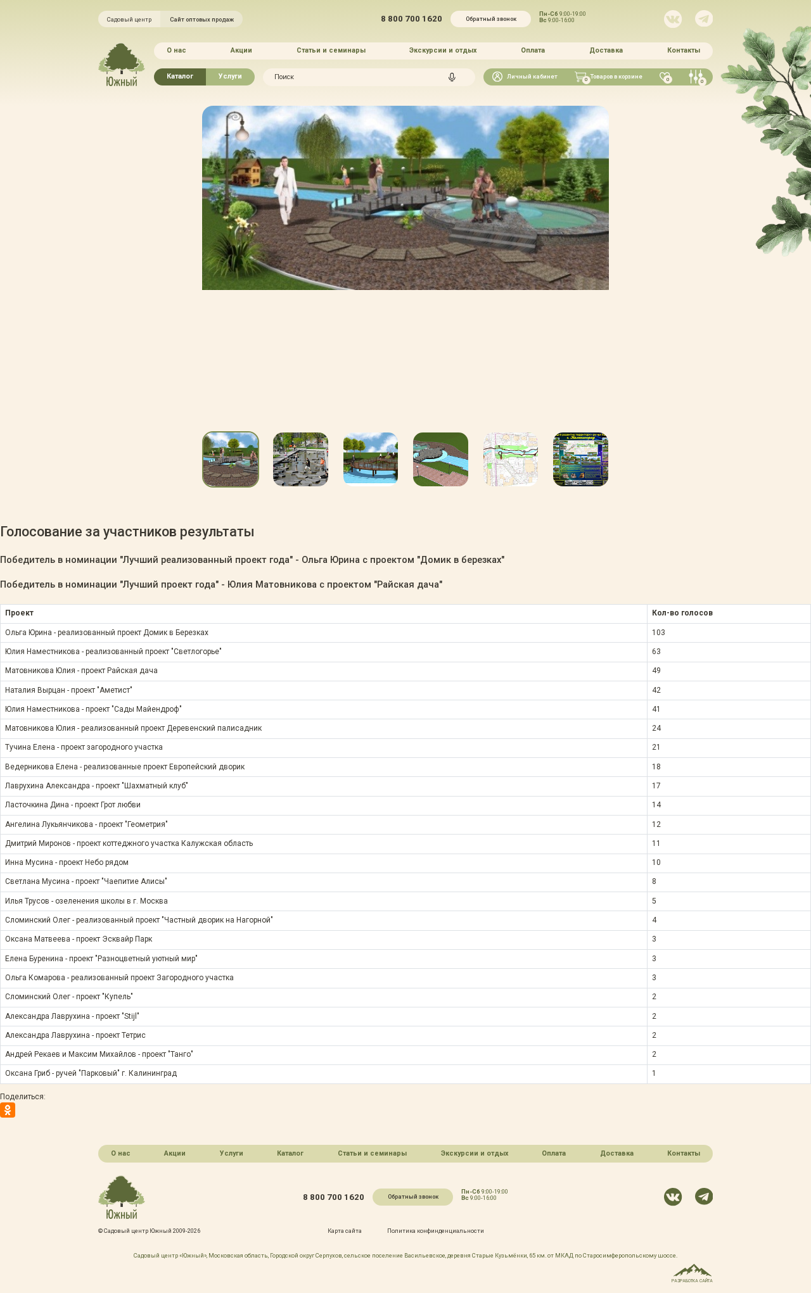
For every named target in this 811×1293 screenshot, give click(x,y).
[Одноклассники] (7, 1110)
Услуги (230, 76)
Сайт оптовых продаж (202, 19)
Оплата (533, 50)
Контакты (683, 50)
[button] (201, 296)
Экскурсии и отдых (442, 50)
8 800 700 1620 (411, 19)
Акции (241, 50)
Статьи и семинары (331, 50)
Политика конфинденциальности (435, 1230)
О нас (176, 50)
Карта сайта (345, 1230)
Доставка (606, 50)
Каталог (180, 76)
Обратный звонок (491, 18)
